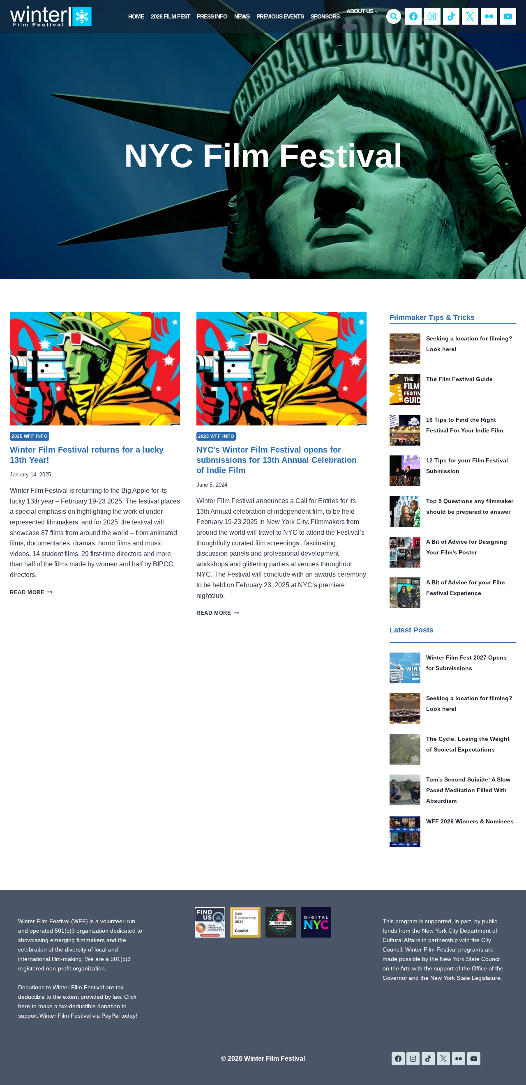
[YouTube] (508, 16)
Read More (31, 592)
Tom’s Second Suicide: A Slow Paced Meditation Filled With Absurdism (468, 790)
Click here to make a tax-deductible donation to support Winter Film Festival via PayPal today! (77, 1006)
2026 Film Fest (170, 16)
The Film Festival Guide (459, 379)
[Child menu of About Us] (350, 27)
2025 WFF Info (30, 436)
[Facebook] (413, 16)
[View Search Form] (393, 16)
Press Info (212, 16)
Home (136, 16)
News (241, 16)
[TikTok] (451, 16)
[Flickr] (489, 16)
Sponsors (325, 16)
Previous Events (280, 16)
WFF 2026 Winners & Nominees (470, 821)
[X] (470, 16)
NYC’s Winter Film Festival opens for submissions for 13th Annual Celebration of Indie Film (276, 460)
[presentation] (95, 368)
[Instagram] (432, 16)
